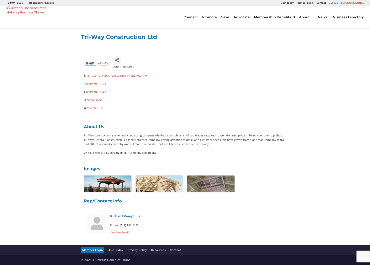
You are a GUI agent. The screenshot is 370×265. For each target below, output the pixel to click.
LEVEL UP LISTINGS (352, 3)
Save (225, 17)
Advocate (242, 17)
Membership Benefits (272, 17)
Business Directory (348, 17)
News (322, 17)
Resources (158, 250)
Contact (321, 3)
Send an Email (119, 232)
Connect (190, 17)
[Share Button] (117, 60)
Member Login (305, 3)
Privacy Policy (137, 250)
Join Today (287, 3)
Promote (209, 17)
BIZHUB (333, 3)
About (304, 17)
